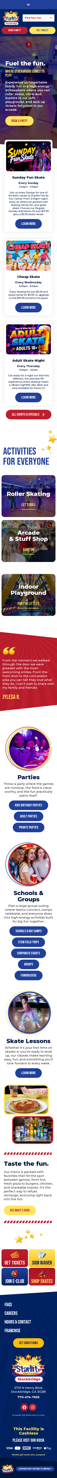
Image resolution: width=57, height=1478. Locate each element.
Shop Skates (42, 1281)
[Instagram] (32, 1407)
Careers (11, 1313)
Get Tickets (15, 1263)
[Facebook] (24, 1407)
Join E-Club (14, 1281)
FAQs (8, 1305)
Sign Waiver (42, 1263)
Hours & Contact (18, 1322)
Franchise (12, 1331)
